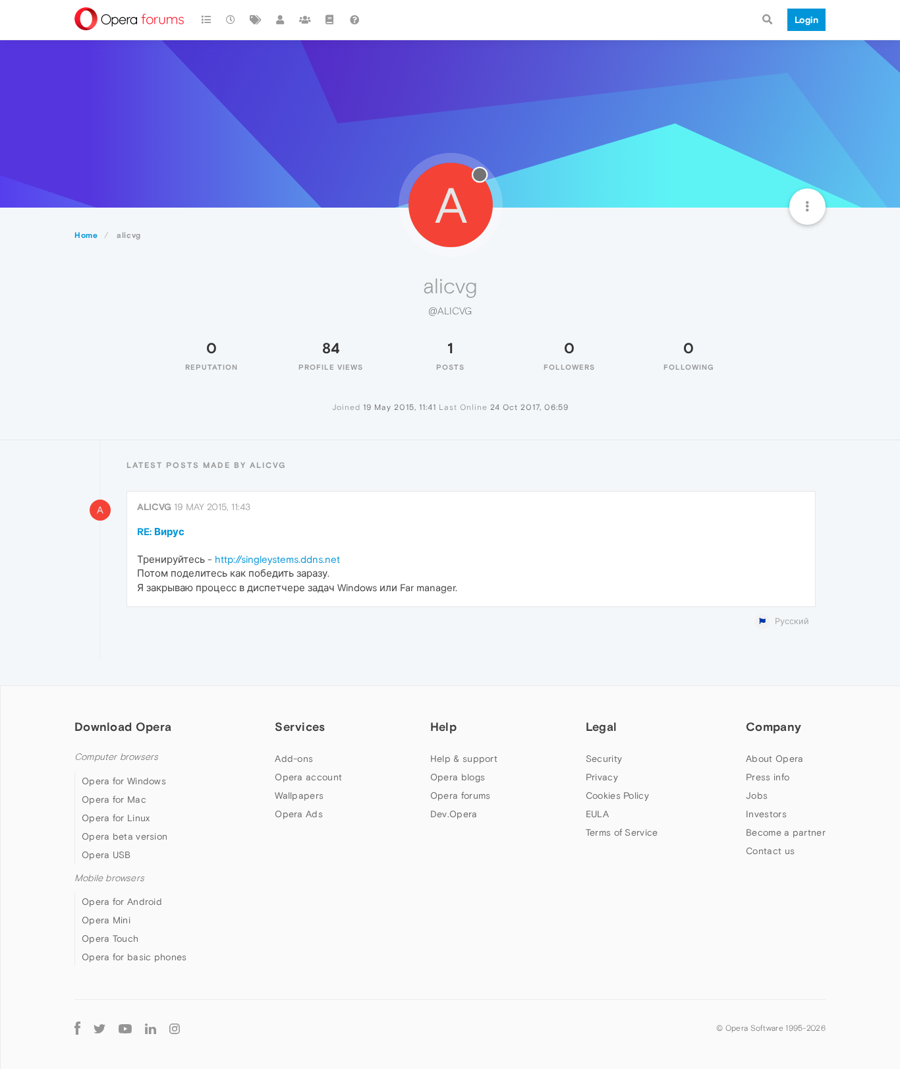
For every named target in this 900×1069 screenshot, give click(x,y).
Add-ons (294, 758)
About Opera (774, 758)
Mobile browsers (109, 878)
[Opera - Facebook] (77, 1028)
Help (443, 727)
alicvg (154, 507)
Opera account (308, 777)
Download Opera (122, 727)
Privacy (602, 777)
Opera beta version (124, 836)
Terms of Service (622, 832)
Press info (767, 777)
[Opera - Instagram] (174, 1027)
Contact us (770, 851)
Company (773, 727)
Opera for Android (122, 901)
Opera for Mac (114, 799)
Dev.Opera (454, 814)
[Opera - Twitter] (99, 1027)
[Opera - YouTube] (125, 1027)
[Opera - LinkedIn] (150, 1027)
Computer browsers (116, 757)
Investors (766, 814)
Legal (601, 727)
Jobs (757, 795)
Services (300, 727)
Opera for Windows (124, 781)
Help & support (463, 758)
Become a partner (786, 832)
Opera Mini (106, 920)
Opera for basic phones (134, 957)
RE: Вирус (160, 531)
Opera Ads (299, 814)
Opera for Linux (116, 818)
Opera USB (106, 855)
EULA (597, 814)
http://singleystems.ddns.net (277, 559)
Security (604, 758)
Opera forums (460, 795)
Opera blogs (457, 777)
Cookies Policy (617, 795)
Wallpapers (299, 795)
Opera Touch (110, 938)
